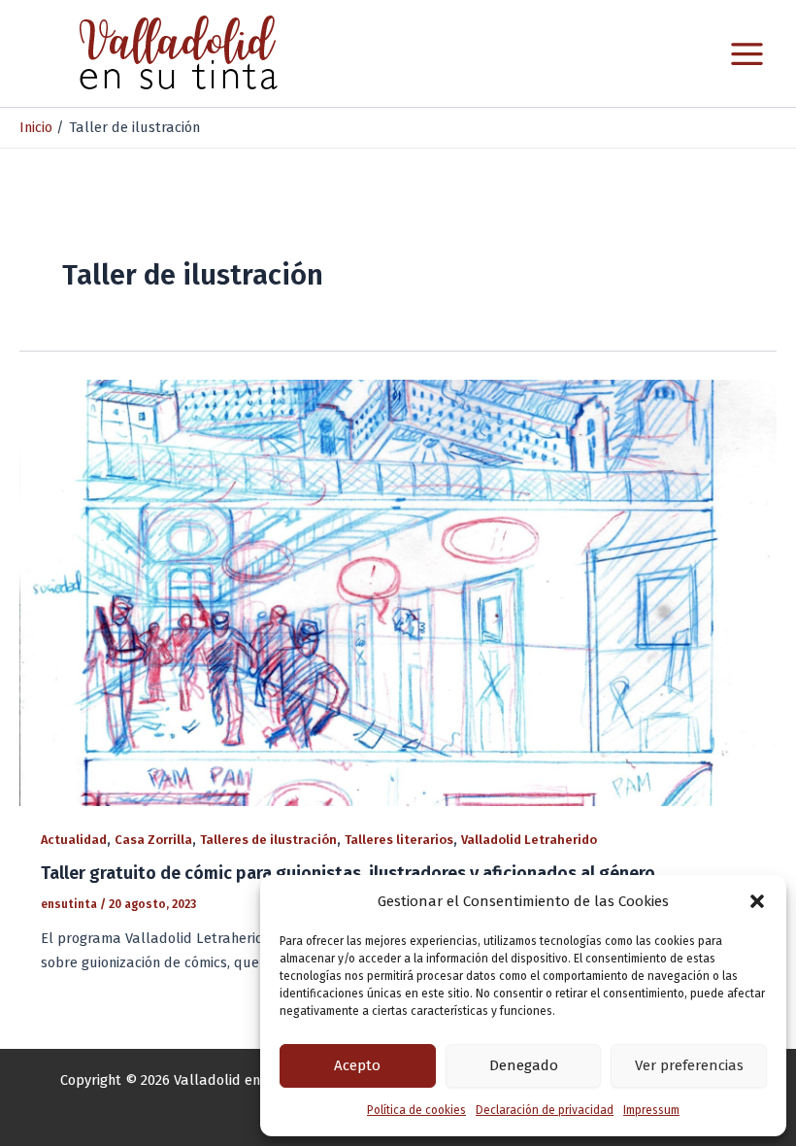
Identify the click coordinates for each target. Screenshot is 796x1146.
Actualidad (74, 839)
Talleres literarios (399, 839)
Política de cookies (416, 1110)
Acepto (357, 1065)
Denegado (523, 1065)
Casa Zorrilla (153, 839)
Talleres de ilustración (268, 839)
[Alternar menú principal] (747, 54)
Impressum (651, 1110)
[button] (757, 901)
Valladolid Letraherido (529, 839)
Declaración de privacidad (545, 1110)
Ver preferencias (689, 1065)
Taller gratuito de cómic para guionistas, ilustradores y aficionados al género (348, 873)
